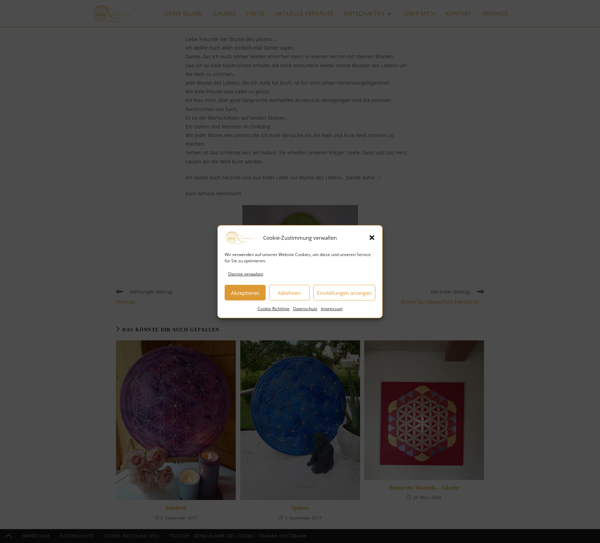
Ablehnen (289, 292)
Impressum (332, 309)
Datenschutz (305, 309)
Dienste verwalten (245, 274)
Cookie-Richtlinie (274, 309)
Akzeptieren (245, 292)
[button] (371, 237)
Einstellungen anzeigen (344, 292)
